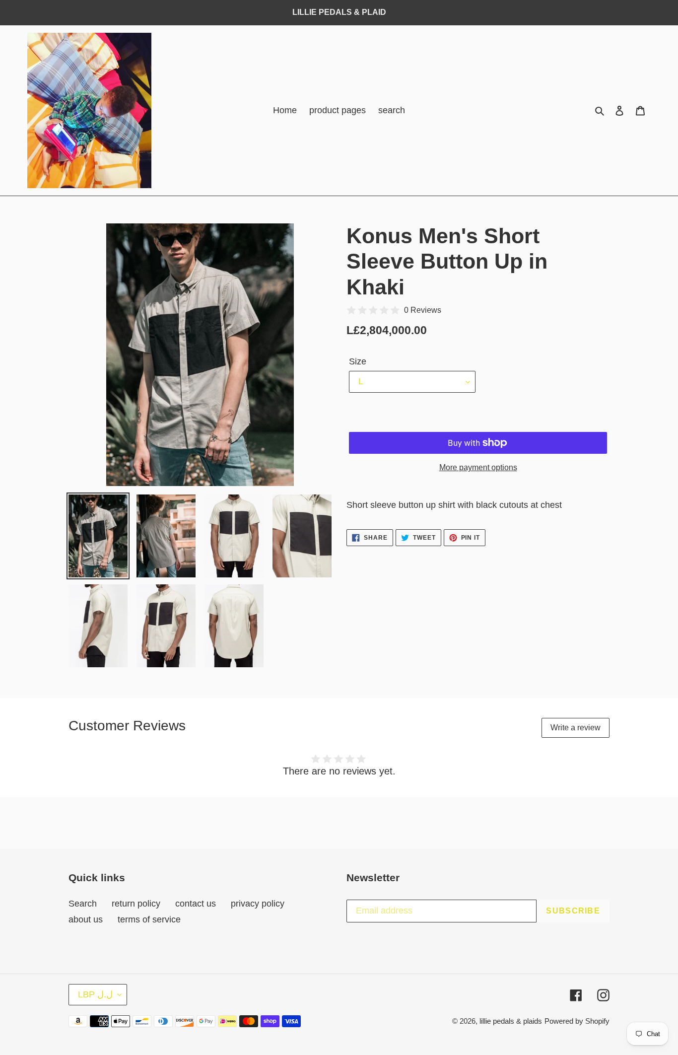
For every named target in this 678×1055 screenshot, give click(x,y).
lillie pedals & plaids (510, 1021)
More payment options (478, 467)
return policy (136, 904)
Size (357, 361)
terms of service (149, 919)
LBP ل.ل (95, 994)
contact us (195, 904)
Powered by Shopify (577, 1021)
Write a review (575, 727)
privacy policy (257, 904)
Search (82, 904)
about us (85, 919)
